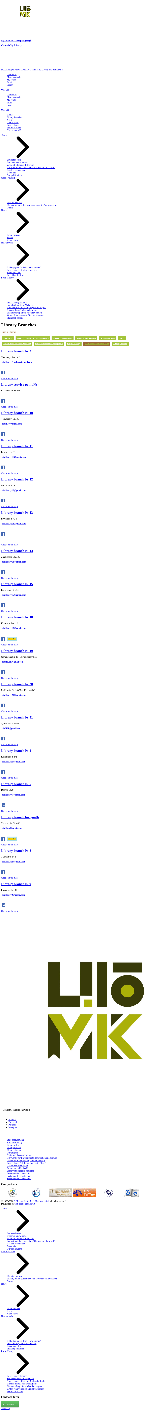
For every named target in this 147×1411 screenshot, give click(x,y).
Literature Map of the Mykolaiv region (24, 312)
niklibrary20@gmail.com (14, 695)
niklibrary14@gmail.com (14, 562)
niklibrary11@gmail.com (14, 457)
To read (4, 135)
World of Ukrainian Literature (20, 165)
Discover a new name (17, 162)
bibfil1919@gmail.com (12, 662)
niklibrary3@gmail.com (13, 761)
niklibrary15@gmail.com (14, 595)
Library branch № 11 (17, 446)
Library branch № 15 (17, 584)
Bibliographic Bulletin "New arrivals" (24, 267)
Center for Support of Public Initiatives (33, 338)
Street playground (107, 338)
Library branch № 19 (17, 651)
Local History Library (17, 302)
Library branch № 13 (17, 512)
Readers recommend (16, 170)
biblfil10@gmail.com (12, 424)
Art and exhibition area (62, 338)
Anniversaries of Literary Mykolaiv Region (26, 307)
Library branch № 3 (16, 750)
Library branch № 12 (17, 479)
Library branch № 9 (16, 884)
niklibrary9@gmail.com (13, 895)
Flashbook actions (15, 318)
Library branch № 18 (17, 617)
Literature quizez (14, 202)
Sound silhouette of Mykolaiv (20, 305)
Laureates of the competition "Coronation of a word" (31, 167)
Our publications (14, 175)
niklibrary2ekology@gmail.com (17, 362)
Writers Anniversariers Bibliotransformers (25, 315)
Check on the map (9, 378)
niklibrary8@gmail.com (13, 861)
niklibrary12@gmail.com (14, 490)
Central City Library (11, 45)
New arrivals (7, 242)
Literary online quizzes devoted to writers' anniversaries (32, 205)
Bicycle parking (73, 344)
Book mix (11, 172)
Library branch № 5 (16, 784)
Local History (7, 277)
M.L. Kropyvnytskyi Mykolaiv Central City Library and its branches (32, 69)
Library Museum (120, 344)
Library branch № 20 (17, 684)
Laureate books (14, 160)
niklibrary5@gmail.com (13, 795)
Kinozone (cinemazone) (86, 338)
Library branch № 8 (16, 850)
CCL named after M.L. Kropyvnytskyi (31, 1201)
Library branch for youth (20, 817)
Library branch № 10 (17, 413)
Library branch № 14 (17, 551)
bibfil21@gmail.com (11, 728)
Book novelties (14, 272)
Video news (12, 240)
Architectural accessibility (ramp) (17, 344)
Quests (10, 207)
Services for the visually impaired (49, 344)
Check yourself (8, 178)
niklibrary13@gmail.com (14, 523)
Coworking (7, 338)
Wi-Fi (121, 338)
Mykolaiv (6, 40)
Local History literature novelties (21, 270)
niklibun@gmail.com (12, 828)
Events (10, 237)
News (3, 210)
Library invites (13, 235)
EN (7, 90)
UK (3, 90)
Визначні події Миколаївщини (22, 310)
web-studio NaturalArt (24, 1204)
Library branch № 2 (16, 351)
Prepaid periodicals (15, 275)
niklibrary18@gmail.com (14, 628)
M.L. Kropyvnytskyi (21, 40)
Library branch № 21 (17, 717)
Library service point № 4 (20, 384)
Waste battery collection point (97, 344)
